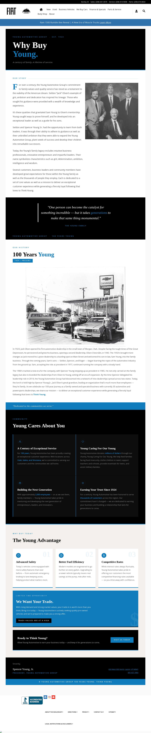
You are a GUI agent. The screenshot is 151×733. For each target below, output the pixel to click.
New (48, 9)
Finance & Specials (97, 9)
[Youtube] (53, 697)
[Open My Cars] (136, 11)
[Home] (11, 11)
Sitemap (112, 712)
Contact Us (98, 712)
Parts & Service (114, 9)
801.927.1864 (133, 672)
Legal (58, 724)
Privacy (85, 712)
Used (54, 9)
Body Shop (42, 14)
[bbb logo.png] (32, 700)
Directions (72, 712)
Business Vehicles (67, 9)
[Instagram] (49, 697)
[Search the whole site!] (144, 11)
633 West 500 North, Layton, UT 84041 (123, 669)
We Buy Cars (82, 9)
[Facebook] (45, 697)
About (52, 14)
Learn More (105, 22)
